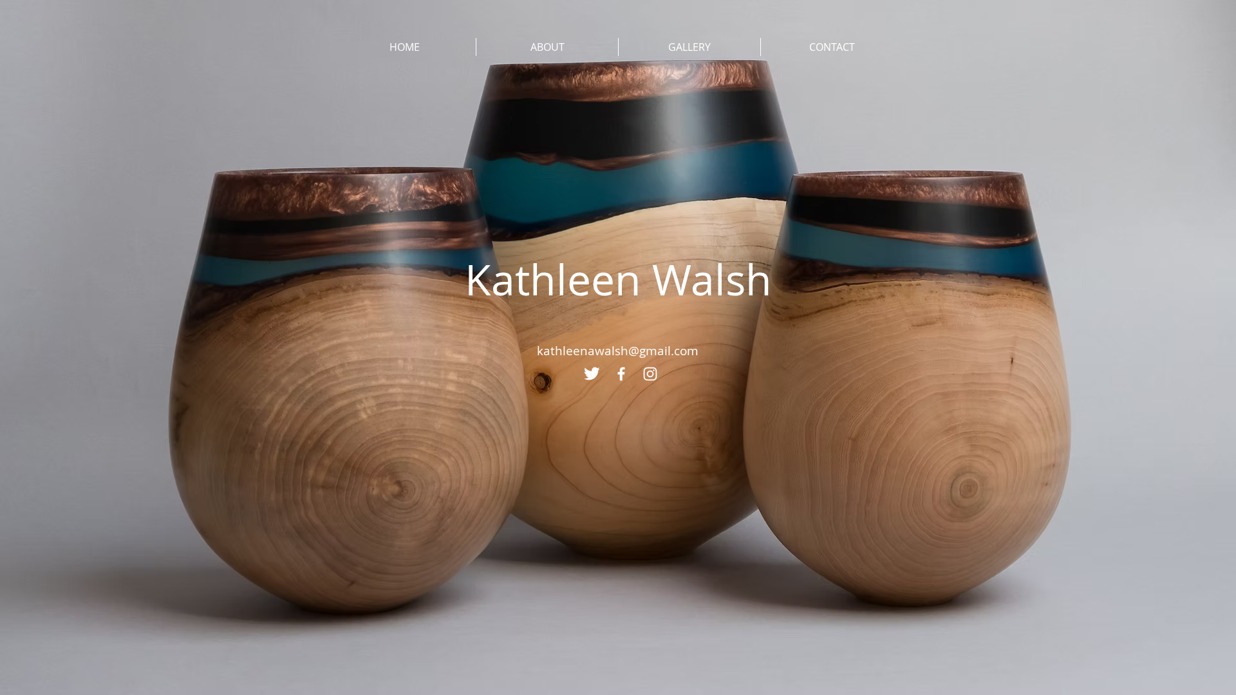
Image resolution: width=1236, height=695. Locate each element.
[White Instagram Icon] (650, 374)
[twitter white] (592, 374)
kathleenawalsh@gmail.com (617, 350)
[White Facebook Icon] (621, 374)
